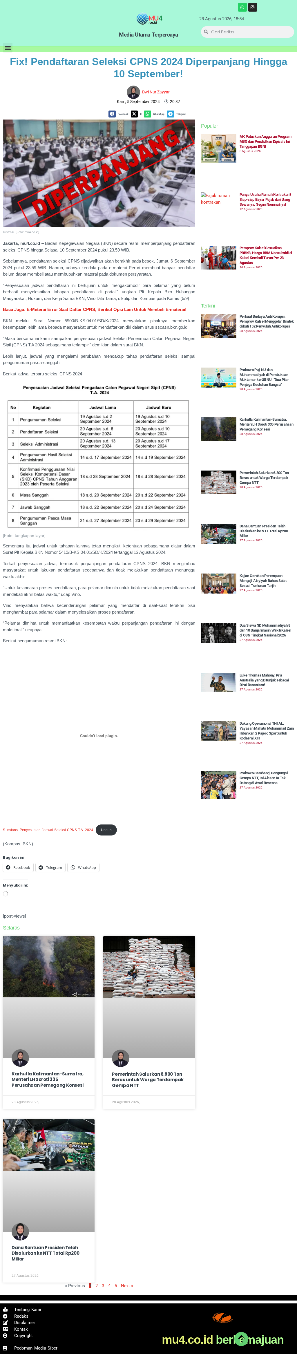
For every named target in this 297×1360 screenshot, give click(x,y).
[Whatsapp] (242, 7)
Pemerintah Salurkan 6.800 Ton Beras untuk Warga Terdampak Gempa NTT (147, 1079)
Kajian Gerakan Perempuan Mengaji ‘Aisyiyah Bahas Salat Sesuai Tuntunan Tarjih (263, 581)
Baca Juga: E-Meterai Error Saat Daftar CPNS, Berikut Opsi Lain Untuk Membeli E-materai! (94, 309)
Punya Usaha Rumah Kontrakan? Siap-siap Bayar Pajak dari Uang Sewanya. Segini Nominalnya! (265, 199)
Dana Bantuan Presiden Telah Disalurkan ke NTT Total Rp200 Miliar (45, 1253)
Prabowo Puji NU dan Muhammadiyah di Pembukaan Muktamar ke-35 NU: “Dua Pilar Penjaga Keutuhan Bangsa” (264, 377)
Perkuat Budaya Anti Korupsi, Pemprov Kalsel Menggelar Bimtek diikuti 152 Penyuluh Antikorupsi (267, 321)
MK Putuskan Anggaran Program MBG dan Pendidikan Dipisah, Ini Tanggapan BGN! (265, 141)
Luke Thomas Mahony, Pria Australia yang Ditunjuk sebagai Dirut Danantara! (264, 680)
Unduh (106, 830)
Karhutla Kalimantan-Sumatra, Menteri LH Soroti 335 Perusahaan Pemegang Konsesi (48, 1079)
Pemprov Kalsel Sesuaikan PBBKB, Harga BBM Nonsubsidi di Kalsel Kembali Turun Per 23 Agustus (266, 255)
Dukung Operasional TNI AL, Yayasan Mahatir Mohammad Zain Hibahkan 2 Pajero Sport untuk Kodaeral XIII (267, 730)
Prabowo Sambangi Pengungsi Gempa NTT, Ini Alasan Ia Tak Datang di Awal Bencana (264, 778)
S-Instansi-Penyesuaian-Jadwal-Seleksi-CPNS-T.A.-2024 (48, 830)
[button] (7, 48)
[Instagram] (252, 7)
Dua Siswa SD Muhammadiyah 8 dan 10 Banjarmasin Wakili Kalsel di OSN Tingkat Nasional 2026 (265, 630)
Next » (127, 1285)
